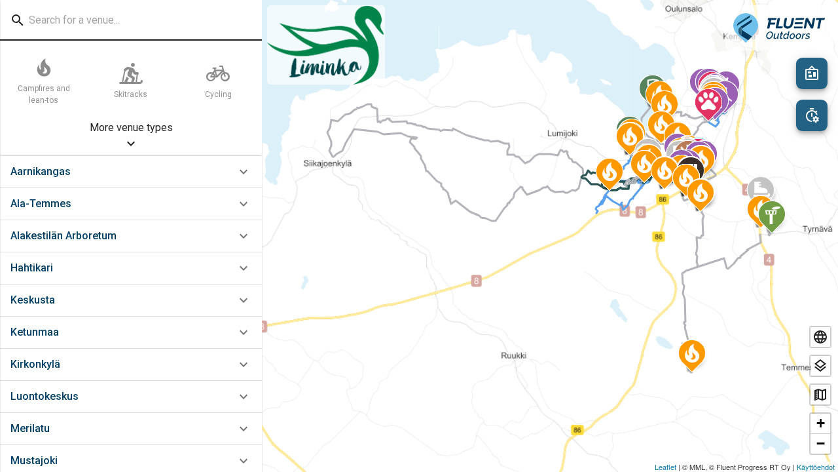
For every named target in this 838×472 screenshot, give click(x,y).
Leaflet (665, 467)
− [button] (820, 443)
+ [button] (820, 423)
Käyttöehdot (816, 467)
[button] (131, 172)
